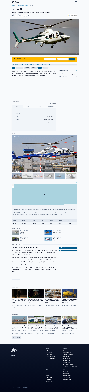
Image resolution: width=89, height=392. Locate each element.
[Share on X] (16, 15)
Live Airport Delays (67, 362)
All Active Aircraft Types (18, 216)
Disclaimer (48, 375)
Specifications (16, 64)
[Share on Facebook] (13, 15)
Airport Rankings (66, 360)
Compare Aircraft (49, 352)
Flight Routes (66, 356)
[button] (44, 194)
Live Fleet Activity (28, 64)
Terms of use (49, 377)
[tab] (17, 106)
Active (39, 67)
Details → (74, 78)
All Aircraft (48, 350)
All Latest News (16, 337)
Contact (47, 373)
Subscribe (72, 59)
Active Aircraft (49, 354)
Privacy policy (49, 381)
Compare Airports (67, 352)
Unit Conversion (66, 377)
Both (55, 103)
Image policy (48, 379)
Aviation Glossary (67, 375)
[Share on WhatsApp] (25, 15)
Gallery (21, 64)
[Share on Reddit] (22, 15)
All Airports (65, 350)
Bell (13, 67)
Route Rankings (66, 358)
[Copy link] (28, 15)
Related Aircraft (36, 64)
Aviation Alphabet (67, 379)
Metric (51, 103)
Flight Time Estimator (68, 354)
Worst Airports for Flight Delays (70, 366)
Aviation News (66, 371)
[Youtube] (14, 355)
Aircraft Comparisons (50, 356)
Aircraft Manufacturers (51, 358)
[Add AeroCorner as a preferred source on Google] (72, 15)
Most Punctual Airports (68, 364)
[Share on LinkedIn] (19, 15)
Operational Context (46, 64)
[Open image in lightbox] (44, 153)
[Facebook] (12, 355)
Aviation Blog (66, 373)
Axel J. (75, 171)
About (47, 371)
